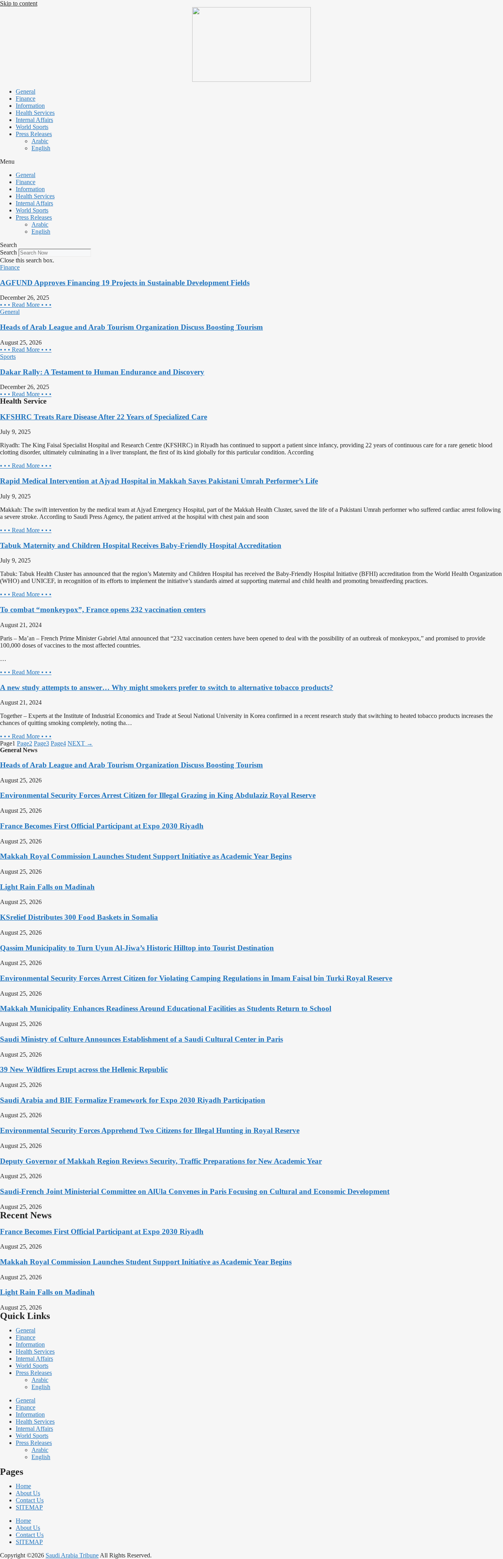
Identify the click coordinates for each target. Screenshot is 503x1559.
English (40, 148)
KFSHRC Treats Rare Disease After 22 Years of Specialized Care (103, 417)
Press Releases (34, 134)
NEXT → (80, 743)
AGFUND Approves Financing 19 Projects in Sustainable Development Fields (125, 283)
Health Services (35, 112)
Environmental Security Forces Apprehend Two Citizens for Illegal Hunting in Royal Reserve (149, 1130)
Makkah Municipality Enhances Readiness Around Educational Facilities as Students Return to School (165, 1008)
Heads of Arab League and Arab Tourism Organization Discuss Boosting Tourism (131, 327)
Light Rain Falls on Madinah (47, 887)
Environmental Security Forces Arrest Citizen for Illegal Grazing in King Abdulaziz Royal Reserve (158, 795)
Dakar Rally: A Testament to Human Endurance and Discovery (102, 372)
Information (30, 105)
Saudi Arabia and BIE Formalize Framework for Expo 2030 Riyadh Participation (132, 1100)
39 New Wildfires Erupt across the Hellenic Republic (84, 1069)
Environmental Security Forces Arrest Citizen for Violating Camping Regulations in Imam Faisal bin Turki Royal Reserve (196, 978)
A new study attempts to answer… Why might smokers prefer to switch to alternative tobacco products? (166, 687)
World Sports (32, 127)
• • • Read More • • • (25, 304)
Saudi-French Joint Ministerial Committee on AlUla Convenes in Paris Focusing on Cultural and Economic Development (194, 1191)
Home (23, 1486)
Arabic (39, 141)
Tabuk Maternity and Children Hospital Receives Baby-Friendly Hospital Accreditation (140, 545)
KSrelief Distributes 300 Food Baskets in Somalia (79, 917)
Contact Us (30, 1500)
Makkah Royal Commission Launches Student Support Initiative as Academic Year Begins (146, 856)
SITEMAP (29, 1507)
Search (8, 252)
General (25, 91)
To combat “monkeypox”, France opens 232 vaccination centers (103, 609)
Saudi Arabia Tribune (72, 1555)
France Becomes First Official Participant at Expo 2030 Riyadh (102, 826)
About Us (28, 1493)
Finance (25, 98)
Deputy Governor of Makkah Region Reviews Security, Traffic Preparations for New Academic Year (161, 1161)
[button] (251, 161)
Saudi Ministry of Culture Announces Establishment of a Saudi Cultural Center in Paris (141, 1039)
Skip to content (18, 3)
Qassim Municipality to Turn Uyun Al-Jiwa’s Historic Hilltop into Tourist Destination (137, 948)
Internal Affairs (34, 119)
